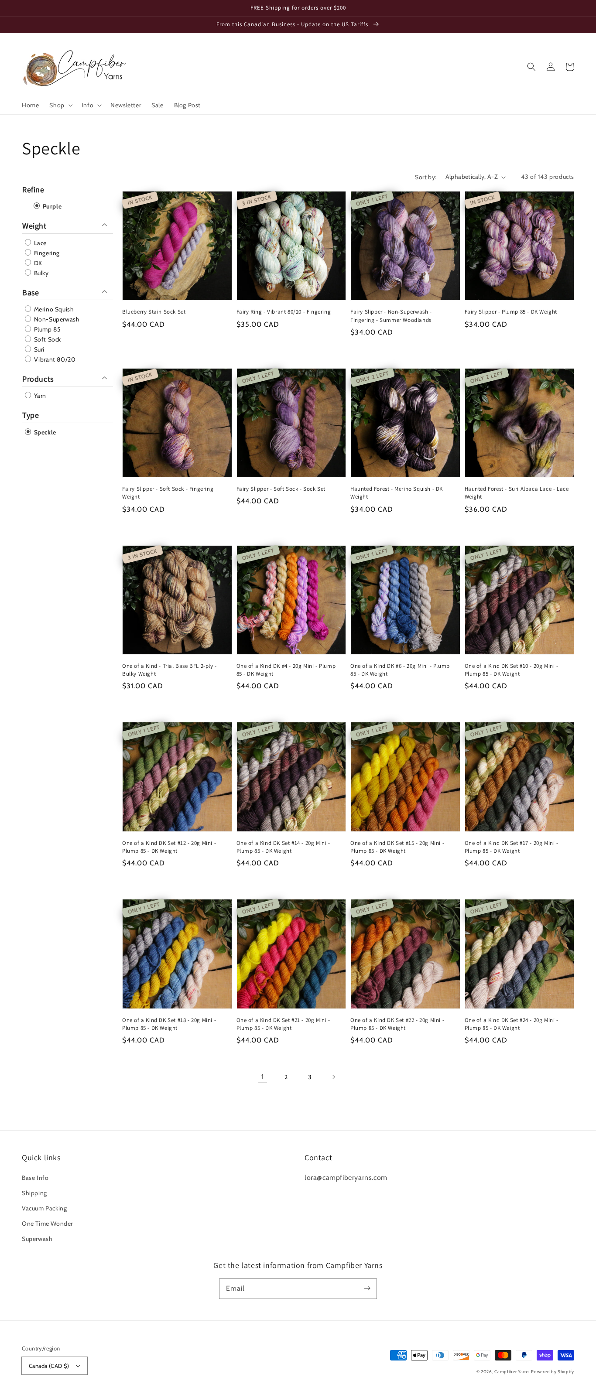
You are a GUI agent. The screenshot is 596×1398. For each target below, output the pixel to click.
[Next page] (333, 1077)
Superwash (37, 1239)
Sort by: (425, 177)
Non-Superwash (55, 319)
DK (37, 263)
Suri (38, 349)
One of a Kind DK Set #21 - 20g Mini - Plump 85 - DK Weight (283, 1024)
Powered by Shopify (552, 1371)
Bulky (40, 273)
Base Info (35, 1178)
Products (38, 379)
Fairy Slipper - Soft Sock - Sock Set (281, 488)
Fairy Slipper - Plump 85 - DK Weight (511, 311)
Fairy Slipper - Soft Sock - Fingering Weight (167, 492)
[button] (60, 105)
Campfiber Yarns (512, 1371)
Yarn (39, 396)
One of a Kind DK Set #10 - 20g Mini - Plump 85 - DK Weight (511, 669)
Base (30, 292)
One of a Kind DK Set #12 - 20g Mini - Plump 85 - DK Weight (169, 847)
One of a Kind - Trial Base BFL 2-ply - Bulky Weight (169, 669)
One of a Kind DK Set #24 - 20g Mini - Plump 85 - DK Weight (511, 1024)
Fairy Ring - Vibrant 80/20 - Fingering (283, 311)
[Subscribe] (367, 1288)
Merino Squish (53, 309)
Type (30, 415)
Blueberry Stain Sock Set (153, 311)
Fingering (46, 253)
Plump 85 (46, 329)
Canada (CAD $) (49, 1365)
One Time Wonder (47, 1223)
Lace (39, 243)
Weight (34, 226)
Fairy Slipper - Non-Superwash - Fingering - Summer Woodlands (391, 315)
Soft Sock (46, 339)
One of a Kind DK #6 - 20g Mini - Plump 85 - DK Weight (400, 669)
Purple (51, 206)
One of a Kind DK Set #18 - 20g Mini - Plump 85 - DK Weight (169, 1024)
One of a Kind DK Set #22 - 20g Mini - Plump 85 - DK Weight (397, 1024)
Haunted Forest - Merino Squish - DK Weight (396, 492)
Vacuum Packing (44, 1208)
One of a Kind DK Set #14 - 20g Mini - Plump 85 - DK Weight (283, 847)
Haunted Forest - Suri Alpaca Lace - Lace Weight (517, 492)
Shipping (34, 1193)
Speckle (44, 432)
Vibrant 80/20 (53, 359)
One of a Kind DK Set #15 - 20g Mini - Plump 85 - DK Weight (397, 847)
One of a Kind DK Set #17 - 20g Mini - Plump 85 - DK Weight (511, 847)
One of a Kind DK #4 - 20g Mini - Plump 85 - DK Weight (286, 669)
